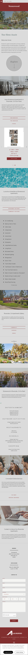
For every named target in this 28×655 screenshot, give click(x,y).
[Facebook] (14, 642)
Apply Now (14, 158)
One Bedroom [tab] (14, 118)
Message (3, 601)
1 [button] (13, 165)
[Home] (14, 6)
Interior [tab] (14, 330)
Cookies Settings (19, 652)
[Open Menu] (0, 0)
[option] (14, 145)
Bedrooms (4, 592)
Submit (14, 620)
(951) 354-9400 (8, 1)
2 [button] (15, 165)
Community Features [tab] (14, 211)
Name (3, 578)
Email (3, 583)
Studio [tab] (14, 123)
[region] (14, 649)
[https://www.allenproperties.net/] (14, 633)
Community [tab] (14, 327)
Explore (14, 62)
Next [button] (26, 146)
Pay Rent (14, 495)
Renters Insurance (14, 497)
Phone (3, 587)
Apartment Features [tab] (14, 208)
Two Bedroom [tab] (14, 120)
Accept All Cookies (8, 652)
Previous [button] (1, 146)
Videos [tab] (14, 333)
